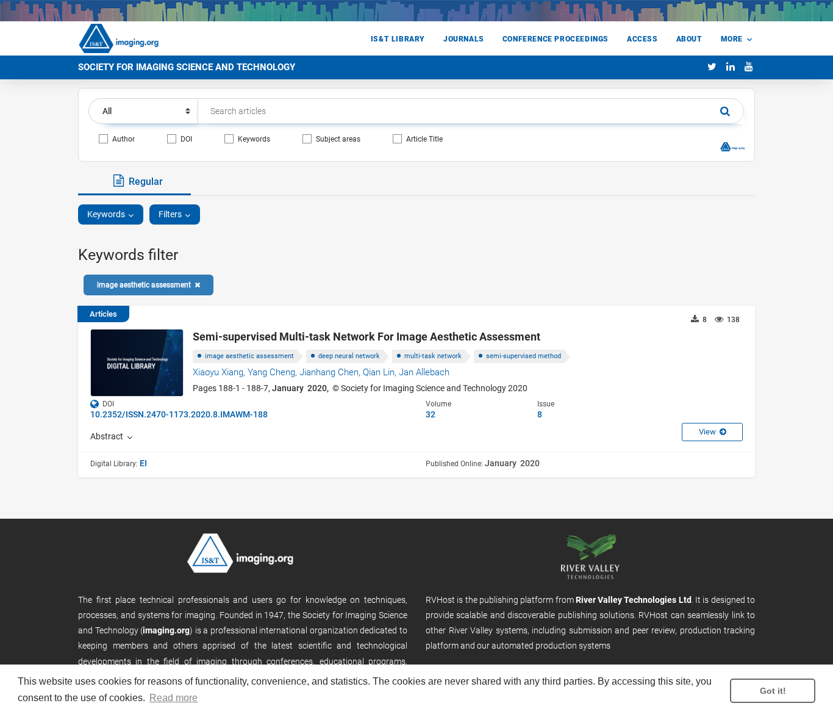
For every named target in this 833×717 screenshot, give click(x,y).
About (689, 39)
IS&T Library (398, 39)
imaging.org (166, 630)
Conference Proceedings (555, 39)
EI (143, 463)
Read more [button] (173, 698)
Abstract (108, 436)
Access (642, 39)
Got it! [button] (773, 691)
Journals (463, 39)
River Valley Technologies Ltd (634, 600)
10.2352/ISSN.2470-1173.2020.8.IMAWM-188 (179, 414)
